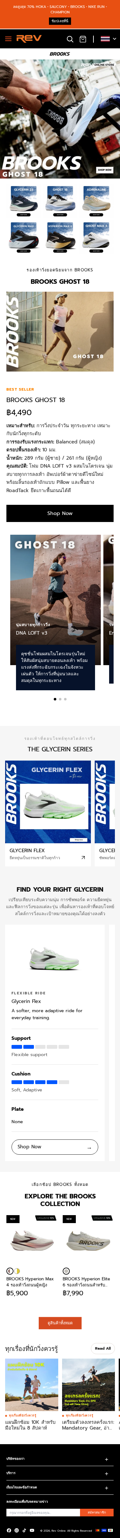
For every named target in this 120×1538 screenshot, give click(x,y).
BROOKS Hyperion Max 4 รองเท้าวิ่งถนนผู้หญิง (30, 1282)
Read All (103, 1348)
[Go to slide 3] (65, 699)
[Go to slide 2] (60, 699)
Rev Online (59, 1531)
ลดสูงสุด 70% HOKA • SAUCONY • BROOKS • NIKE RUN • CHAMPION (60, 9)
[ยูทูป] (32, 1530)
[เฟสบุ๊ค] (9, 1530)
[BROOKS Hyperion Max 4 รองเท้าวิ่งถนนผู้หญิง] (10, 1271)
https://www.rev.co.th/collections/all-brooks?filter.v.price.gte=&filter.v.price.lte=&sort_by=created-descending (51, 67)
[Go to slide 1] (55, 699)
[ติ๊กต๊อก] (24, 1530)
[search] (70, 38)
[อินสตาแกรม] (16, 1530)
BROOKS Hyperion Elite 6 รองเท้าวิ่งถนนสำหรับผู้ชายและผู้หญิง (86, 1282)
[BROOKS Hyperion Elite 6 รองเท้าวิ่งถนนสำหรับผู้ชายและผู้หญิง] (66, 1271)
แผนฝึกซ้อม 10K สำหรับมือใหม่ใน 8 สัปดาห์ (30, 1425)
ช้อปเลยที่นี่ (60, 21)
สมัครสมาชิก (97, 1512)
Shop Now (60, 513)
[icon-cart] (82, 38)
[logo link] (23, 201)
